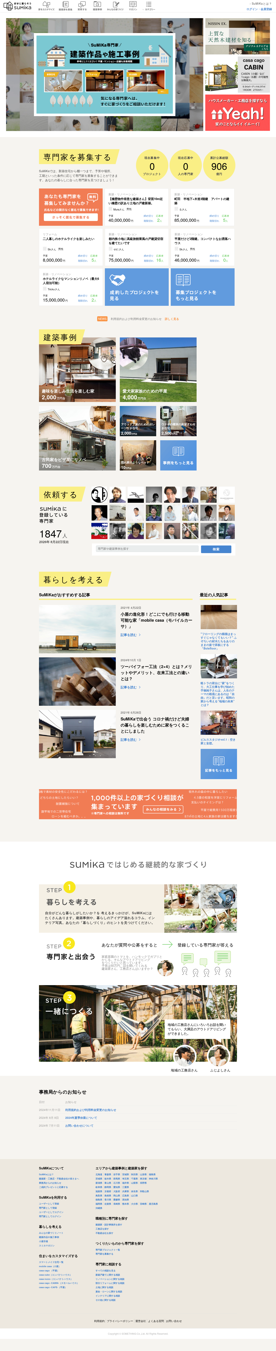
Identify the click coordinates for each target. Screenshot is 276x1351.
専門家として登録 (48, 1207)
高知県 (125, 1199)
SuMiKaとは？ (46, 1174)
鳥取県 (99, 1195)
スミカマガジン (47, 1245)
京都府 (107, 1191)
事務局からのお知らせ (50, 1182)
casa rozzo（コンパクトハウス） (56, 1278)
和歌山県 (144, 1191)
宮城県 (125, 1174)
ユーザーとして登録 (49, 1203)
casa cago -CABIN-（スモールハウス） (59, 1282)
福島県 (152, 1174)
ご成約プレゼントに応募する (53, 1187)
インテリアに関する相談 (108, 1295)
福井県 (125, 1182)
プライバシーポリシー (120, 1321)
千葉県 (134, 1178)
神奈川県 (153, 1178)
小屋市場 (43, 1241)
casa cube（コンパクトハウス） (55, 1274)
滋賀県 (99, 1191)
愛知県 (116, 1187)
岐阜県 (99, 1187)
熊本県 (125, 1203)
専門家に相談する (108, 1264)
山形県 (143, 1174)
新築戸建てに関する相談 (108, 1274)
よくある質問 (156, 1321)
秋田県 (134, 1174)
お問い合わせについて (79, 1125)
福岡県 (99, 1203)
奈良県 (134, 1191)
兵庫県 (125, 1191)
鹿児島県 (153, 1203)
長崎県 (116, 1203)
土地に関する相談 (104, 1287)
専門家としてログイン (50, 1216)
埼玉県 (125, 1178)
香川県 (107, 1199)
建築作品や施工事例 (49, 1237)
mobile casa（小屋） (50, 1266)
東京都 (143, 1178)
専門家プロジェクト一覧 (108, 1249)
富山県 (107, 1182)
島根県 (107, 1195)
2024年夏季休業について (81, 1117)
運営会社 (140, 1321)
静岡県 (107, 1187)
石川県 (116, 1182)
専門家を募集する (104, 1253)
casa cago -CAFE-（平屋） (53, 1287)
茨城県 (99, 1178)
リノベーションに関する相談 (110, 1278)
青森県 (107, 1174)
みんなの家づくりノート (51, 1232)
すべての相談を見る (106, 1270)
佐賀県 (107, 1203)
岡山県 (116, 1195)
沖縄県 (99, 1207)
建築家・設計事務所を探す (109, 1224)
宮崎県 (143, 1203)
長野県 (143, 1182)
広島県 (125, 1195)
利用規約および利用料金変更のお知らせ (90, 1109)
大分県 (134, 1203)
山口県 (134, 1195)
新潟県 (99, 1182)
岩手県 (116, 1174)
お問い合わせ (174, 1321)
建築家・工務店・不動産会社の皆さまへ (59, 1178)
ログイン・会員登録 (259, 9)
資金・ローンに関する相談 (109, 1291)
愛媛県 (116, 1199)
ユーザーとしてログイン (51, 1212)
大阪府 (116, 1191)
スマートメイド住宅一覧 (51, 1262)
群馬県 (116, 1178)
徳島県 (99, 1199)
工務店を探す (102, 1228)
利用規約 (99, 1321)
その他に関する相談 (106, 1299)
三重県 (125, 1187)
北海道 (99, 1174)
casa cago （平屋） (49, 1270)
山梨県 (134, 1182)
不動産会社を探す (104, 1232)
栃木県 (107, 1178)
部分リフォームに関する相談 (110, 1282)
